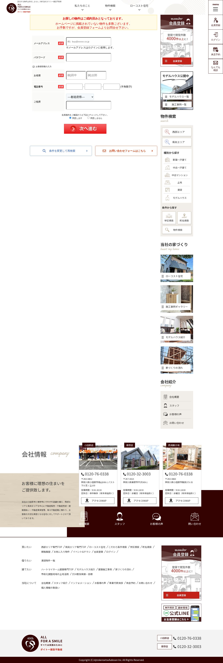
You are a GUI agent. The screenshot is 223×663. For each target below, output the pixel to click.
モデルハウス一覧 (179, 96)
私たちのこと (82, 6)
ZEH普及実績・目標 (82, 574)
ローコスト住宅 (139, 6)
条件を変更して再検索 (62, 150)
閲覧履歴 (45, 551)
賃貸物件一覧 (48, 560)
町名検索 (184, 220)
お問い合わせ (176, 423)
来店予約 (215, 54)
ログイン (215, 39)
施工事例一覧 (179, 104)
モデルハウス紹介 (86, 569)
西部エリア (178, 132)
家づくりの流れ (123, 569)
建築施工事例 (105, 569)
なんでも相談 (215, 68)
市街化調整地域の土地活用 (55, 574)
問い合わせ (194, 524)
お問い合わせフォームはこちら (127, 150)
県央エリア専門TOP (75, 547)
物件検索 (110, 6)
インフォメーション (81, 583)
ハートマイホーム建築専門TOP (57, 569)
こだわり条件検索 (118, 547)
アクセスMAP (99, 500)
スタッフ (174, 405)
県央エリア (178, 142)
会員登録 (215, 25)
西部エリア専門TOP (51, 547)
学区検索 (169, 220)
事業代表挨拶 (116, 583)
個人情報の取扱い (50, 587)
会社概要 (174, 397)
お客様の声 (175, 414)
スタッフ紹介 (60, 583)
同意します (77, 118)
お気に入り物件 (62, 551)
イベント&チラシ (82, 551)
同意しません (96, 118)
